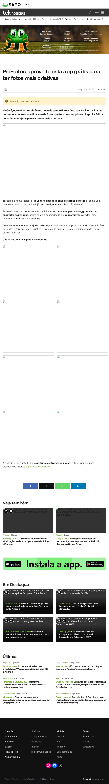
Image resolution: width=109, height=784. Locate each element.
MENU (27, 5)
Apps (5, 663)
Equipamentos (62, 663)
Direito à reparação (95, 19)
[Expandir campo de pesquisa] (90, 12)
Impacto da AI (25, 19)
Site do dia (7, 678)
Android (101, 89)
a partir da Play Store (38, 466)
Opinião (68, 19)
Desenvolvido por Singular (93, 779)
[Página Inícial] (14, 12)
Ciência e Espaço (40, 19)
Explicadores (79, 19)
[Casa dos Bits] (11, 89)
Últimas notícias (10, 19)
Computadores (9, 694)
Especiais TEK (56, 19)
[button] (30, 486)
